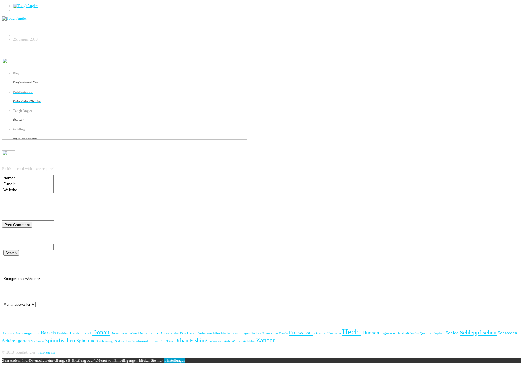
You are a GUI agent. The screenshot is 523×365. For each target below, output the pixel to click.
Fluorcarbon (270, 333)
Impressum (46, 352)
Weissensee (215, 341)
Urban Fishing (191, 340)
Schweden (507, 333)
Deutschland (80, 333)
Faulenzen (204, 333)
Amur (19, 333)
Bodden (63, 333)
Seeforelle (37, 341)
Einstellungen (174, 360)
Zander (265, 340)
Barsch (48, 333)
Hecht (351, 331)
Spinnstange (106, 341)
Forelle (283, 333)
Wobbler (248, 341)
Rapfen (438, 333)
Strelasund (140, 341)
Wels (226, 341)
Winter (236, 341)
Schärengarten (16, 340)
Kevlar (414, 333)
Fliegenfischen (250, 333)
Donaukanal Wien (124, 333)
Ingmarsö (388, 333)
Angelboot (31, 333)
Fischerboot (229, 333)
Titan (169, 341)
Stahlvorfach (123, 341)
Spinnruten (87, 340)
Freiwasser (301, 333)
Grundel (320, 333)
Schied (452, 333)
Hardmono (334, 333)
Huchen (370, 333)
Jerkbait (403, 333)
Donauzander (169, 333)
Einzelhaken (188, 333)
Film (216, 333)
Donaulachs (148, 333)
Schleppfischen (478, 332)
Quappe (425, 333)
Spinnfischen (60, 340)
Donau (101, 332)
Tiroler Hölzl (157, 341)
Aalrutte (8, 333)
